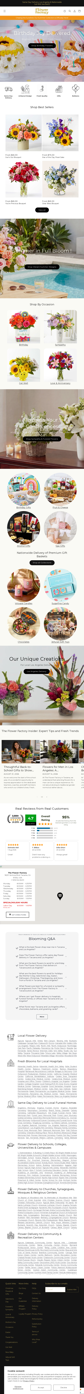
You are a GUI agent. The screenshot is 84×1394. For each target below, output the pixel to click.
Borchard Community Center (52, 1250)
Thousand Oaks (37, 1053)
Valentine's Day (9, 1300)
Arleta (40, 1041)
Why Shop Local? (36, 1341)
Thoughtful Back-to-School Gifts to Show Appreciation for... (18, 768)
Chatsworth (43, 1043)
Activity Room (47, 1163)
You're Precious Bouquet (15, 204)
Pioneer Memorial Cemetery (43, 1135)
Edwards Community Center (47, 1265)
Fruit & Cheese (60, 507)
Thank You (9, 1337)
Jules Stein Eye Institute (60, 1089)
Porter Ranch (60, 1048)
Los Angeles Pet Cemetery (41, 1128)
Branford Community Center (51, 1253)
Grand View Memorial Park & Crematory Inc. (51, 1118)
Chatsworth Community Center (57, 1257)
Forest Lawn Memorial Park (44, 1115)
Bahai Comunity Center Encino (52, 1245)
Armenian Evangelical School (46, 1183)
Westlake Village (48, 1056)
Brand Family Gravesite (59, 1110)
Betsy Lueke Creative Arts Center (61, 1248)
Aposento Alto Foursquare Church (53, 1208)
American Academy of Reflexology (61, 1173)
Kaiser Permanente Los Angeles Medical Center (50, 1091)
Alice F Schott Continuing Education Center (48, 1170)
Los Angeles (23, 1046)
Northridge (72, 1046)
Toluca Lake (50, 1053)
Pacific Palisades (33, 1048)
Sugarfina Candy (60, 603)
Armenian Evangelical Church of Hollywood (58, 1212)
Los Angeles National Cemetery (32, 1125)
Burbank (73, 1041)
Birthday (23, 345)
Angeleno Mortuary (26, 1108)
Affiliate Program (22, 1307)
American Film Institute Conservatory (34, 1175)
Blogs (21, 1293)
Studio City (68, 1051)
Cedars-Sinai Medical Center (37, 1079)
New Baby (9, 1352)
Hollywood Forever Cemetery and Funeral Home (51, 1120)
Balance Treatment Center (45, 1069)
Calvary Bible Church (60, 1227)
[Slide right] (46, 797)
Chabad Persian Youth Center (30, 1257)
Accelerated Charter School (29, 1163)
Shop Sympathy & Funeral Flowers (42, 439)
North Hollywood (58, 1046)
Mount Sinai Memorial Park (30, 1130)
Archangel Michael (41, 1210)
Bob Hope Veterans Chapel (64, 1222)
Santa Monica (33, 1051)
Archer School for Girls (52, 1180)
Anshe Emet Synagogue (28, 1208)
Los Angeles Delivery (36, 671)
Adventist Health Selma (28, 1066)
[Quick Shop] (65, 11)
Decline (63, 1387)
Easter (7, 1332)
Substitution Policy (36, 1325)
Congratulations (11, 1342)
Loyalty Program (25, 1314)
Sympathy (60, 345)
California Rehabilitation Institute (39, 1076)
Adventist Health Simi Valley (51, 1066)
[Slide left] (37, 797)
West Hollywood (33, 1056)
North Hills (45, 1046)
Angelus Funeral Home (48, 1108)
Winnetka (59, 1056)
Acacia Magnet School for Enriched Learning (56, 1158)
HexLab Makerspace (68, 1272)
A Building (37, 1153)
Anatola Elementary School (64, 1175)
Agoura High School (32, 1168)
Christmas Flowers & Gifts (9, 1291)
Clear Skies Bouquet (50, 204)
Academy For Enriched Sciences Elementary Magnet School (47, 1160)
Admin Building (43, 1165)
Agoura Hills (30, 1041)
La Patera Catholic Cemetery (64, 1123)
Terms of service (35, 1333)
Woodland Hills (70, 1056)
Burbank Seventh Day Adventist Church (36, 1225)
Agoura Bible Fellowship (53, 1203)
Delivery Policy (35, 1307)
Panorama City (47, 1048)
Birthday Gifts (23, 507)
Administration (57, 1165)
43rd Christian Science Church (56, 1200)
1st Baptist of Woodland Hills (30, 1198)
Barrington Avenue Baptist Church (56, 1215)
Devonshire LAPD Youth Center (53, 1262)
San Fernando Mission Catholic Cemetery (44, 1138)
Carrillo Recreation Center (65, 1255)
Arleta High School (26, 1183)
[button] (4, 11)
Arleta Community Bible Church (63, 1210)
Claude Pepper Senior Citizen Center (53, 1260)
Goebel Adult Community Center (49, 1270)
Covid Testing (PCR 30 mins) (51, 1084)
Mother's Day (10, 1322)
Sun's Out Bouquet (13, 157)
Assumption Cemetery (37, 1110)
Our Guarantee (23, 1299)
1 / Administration (25, 1153)
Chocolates (23, 642)
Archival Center (70, 1180)
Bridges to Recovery (63, 1071)
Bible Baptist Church (68, 1220)
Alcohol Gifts (23, 546)
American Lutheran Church (50, 1205)
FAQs (34, 1288)
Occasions (9, 1327)
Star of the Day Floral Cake (53, 157)
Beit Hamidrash (33, 1217)
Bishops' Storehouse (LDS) (29, 1250)
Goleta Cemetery (25, 1118)
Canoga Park (32, 1043)
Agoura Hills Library (51, 1168)
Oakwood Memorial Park (54, 1130)
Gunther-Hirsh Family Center (46, 1272)
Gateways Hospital (40, 1086)
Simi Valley (58, 1051)
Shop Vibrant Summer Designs (42, 267)
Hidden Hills (72, 1043)
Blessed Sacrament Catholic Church (34, 1222)
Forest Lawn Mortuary (67, 1115)
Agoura (21, 1041)
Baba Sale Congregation (29, 1215)
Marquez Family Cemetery (65, 1128)
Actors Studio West (62, 1163)
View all (42, 210)
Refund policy (37, 1319)
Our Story (22, 1288)
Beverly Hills (62, 1041)
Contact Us (36, 1293)
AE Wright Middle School (66, 1153)
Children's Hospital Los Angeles (55, 1081)
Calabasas (22, 1043)
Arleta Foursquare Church (28, 1212)
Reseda (70, 1048)
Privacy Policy (28, 1381)
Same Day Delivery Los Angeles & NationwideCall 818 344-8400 (42, 3)
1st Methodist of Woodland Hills (58, 1198)
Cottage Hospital (32, 1084)
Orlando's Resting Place (37, 1133)
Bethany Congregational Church (55, 1217)
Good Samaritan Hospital (60, 1086)
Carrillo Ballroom (45, 1255)
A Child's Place (48, 1153)
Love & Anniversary (60, 383)
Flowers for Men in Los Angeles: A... (58, 768)
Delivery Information (36, 1299)
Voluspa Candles (23, 603)
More (42, 1017)
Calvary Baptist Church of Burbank (33, 1227)
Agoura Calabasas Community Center (35, 1243)
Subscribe (72, 1289)
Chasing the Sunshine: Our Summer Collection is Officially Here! (42, 18)
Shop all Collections (42, 563)
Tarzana (27, 1053)
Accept (41, 1387)
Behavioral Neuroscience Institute (39, 1071)
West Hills (22, 1056)
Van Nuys (73, 1053)
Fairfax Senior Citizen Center (37, 1267)
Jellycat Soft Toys (60, 642)
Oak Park (22, 1048)
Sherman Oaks (46, 1051)
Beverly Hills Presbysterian (46, 1220)
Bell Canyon (49, 1041)
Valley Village (62, 1053)
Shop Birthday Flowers (41, 46)
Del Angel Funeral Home (59, 1113)
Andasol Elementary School (29, 1178)
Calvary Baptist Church (66, 1225)
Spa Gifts (60, 546)
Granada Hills (60, 1043)
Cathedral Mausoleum (37, 1113)
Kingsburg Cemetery (41, 1123)
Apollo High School (50, 1178)
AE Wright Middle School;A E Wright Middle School (39, 1155)
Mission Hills (34, 1046)
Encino (51, 1043)
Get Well (23, 383)
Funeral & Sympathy (9, 1308)
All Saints (70, 1203)
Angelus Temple (70, 1205)
